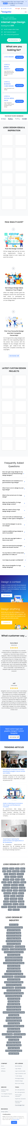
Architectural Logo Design (14, 935)
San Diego (21, 901)
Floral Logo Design (20, 987)
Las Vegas (22, 888)
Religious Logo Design (14, 1029)
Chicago (20, 877)
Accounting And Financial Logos (13, 927)
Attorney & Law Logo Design (13, 941)
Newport (6, 896)
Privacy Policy (16, 1119)
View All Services (5, 1096)
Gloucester (7, 885)
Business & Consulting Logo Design (13, 952)
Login (18, 8)
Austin (17, 868)
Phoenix (21, 898)
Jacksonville (14, 888)
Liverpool (9, 890)
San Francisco (7, 904)
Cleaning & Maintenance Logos (13, 957)
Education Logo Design (14, 979)
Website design (19, 1081)
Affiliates (3, 1071)
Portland (6, 901)
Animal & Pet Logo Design (14, 933)
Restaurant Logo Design (13, 1031)
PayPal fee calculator (20, 1098)
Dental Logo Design (20, 976)
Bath (4, 871)
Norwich (13, 896)
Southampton (12, 907)
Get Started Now (13, 40)
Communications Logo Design (14, 960)
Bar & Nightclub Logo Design (17, 949)
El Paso (10, 882)
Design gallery (4, 1111)
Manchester (7, 893)
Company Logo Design (14, 965)
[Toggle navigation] (25, 12)
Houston (21, 885)
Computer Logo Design (14, 968)
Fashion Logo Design (8, 987)
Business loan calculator (18, 1102)
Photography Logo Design (14, 1018)
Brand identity (18, 1066)
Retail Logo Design (7, 1034)
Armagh (12, 868)
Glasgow (23, 882)
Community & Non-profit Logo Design (14, 963)
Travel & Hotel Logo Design (14, 1045)
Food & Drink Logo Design (13, 990)
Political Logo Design (13, 1023)
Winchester (16, 909)
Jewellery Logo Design (14, 1004)
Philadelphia (13, 898)
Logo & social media (20, 1071)
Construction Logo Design (14, 971)
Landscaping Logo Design (14, 1007)
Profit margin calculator (18, 1095)
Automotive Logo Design (13, 944)
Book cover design (19, 1083)
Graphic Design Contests (5, 1090)
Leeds (3, 890)
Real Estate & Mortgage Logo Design (14, 1026)
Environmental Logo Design (14, 985)
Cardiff (7, 877)
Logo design (18, 1068)
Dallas (12, 879)
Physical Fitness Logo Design (13, 1020)
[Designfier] (7, 12)
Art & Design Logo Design (13, 938)
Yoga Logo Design (14, 1053)
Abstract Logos (14, 924)
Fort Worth (16, 882)
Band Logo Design (19, 946)
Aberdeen (5, 868)
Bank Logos (5, 949)
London (15, 890)
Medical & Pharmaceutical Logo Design (13, 1012)
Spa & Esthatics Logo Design (13, 1037)
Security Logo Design (19, 1034)
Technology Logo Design (13, 1042)
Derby (22, 879)
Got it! (14, 1122)
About (2, 1066)
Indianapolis (6, 888)
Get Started (19, 57)
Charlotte (13, 877)
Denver (17, 879)
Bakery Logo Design (8, 946)
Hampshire (14, 885)
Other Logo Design (14, 1015)
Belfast (9, 871)
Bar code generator (20, 1092)
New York (21, 893)
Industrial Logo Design (14, 998)
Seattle (22, 904)
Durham (4, 882)
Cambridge (12, 874)
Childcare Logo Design (14, 955)
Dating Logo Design (8, 976)
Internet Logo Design (13, 1001)
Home (2, 17)
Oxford (6, 898)
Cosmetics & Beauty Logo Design (14, 974)
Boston (23, 871)
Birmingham (16, 871)
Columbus (6, 879)
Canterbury (20, 874)
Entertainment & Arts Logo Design (14, 982)
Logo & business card (20, 1073)
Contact (3, 1068)
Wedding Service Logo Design (14, 1050)
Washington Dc (22, 907)
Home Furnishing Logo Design (13, 996)
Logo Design (10, 17)
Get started (6, 595)
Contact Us (6, 622)
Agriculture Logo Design (13, 930)
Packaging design (19, 1078)
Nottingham (20, 896)
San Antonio (13, 901)
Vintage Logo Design (13, 1048)
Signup (24, 8)
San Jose (15, 904)
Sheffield (4, 907)
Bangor (23, 868)
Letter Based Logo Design (13, 1009)
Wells (9, 909)
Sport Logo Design (14, 1039)
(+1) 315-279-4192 (7, 8)
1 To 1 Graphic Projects (6, 1094)
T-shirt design (18, 1076)
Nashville (14, 893)
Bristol (6, 874)
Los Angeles (22, 890)
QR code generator (20, 1090)
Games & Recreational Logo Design (13, 993)
